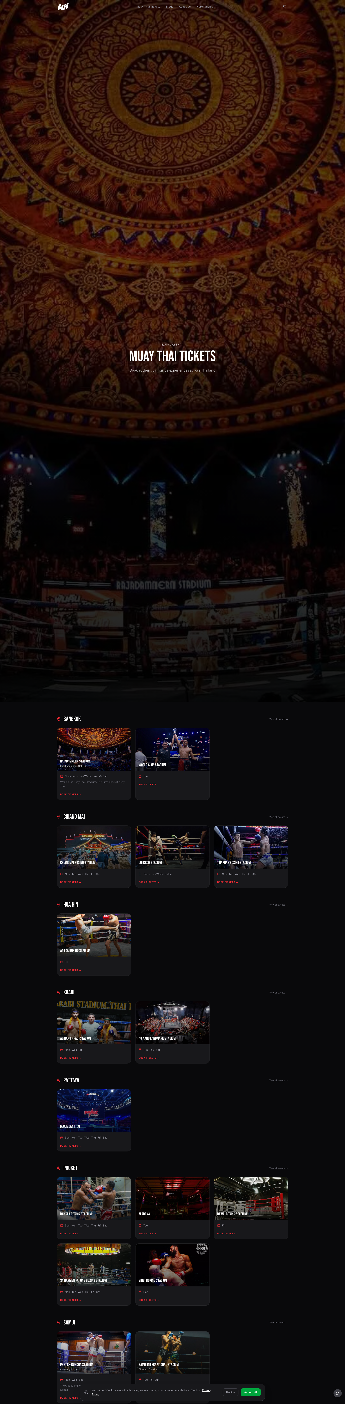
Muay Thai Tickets (148, 6)
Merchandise (205, 6)
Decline (230, 1392)
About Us (185, 6)
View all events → (278, 718)
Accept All (250, 1392)
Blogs (169, 6)
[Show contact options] (338, 1393)
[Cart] (284, 6)
